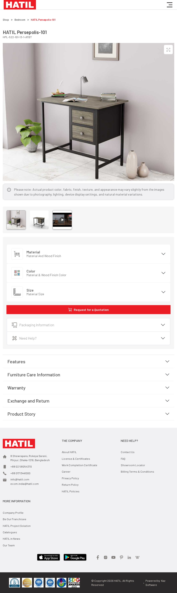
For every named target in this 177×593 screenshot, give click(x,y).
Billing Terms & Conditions (137, 471)
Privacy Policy (70, 478)
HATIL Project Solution (17, 525)
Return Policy (70, 484)
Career (66, 471)
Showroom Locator (133, 465)
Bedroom (20, 19)
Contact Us (128, 452)
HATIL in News (11, 538)
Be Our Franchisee (14, 519)
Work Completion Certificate (79, 465)
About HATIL (69, 452)
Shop (6, 19)
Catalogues (10, 532)
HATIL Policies (71, 491)
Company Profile (13, 512)
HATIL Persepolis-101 (43, 19)
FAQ (123, 458)
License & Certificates (76, 458)
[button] (169, 5)
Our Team (9, 545)
